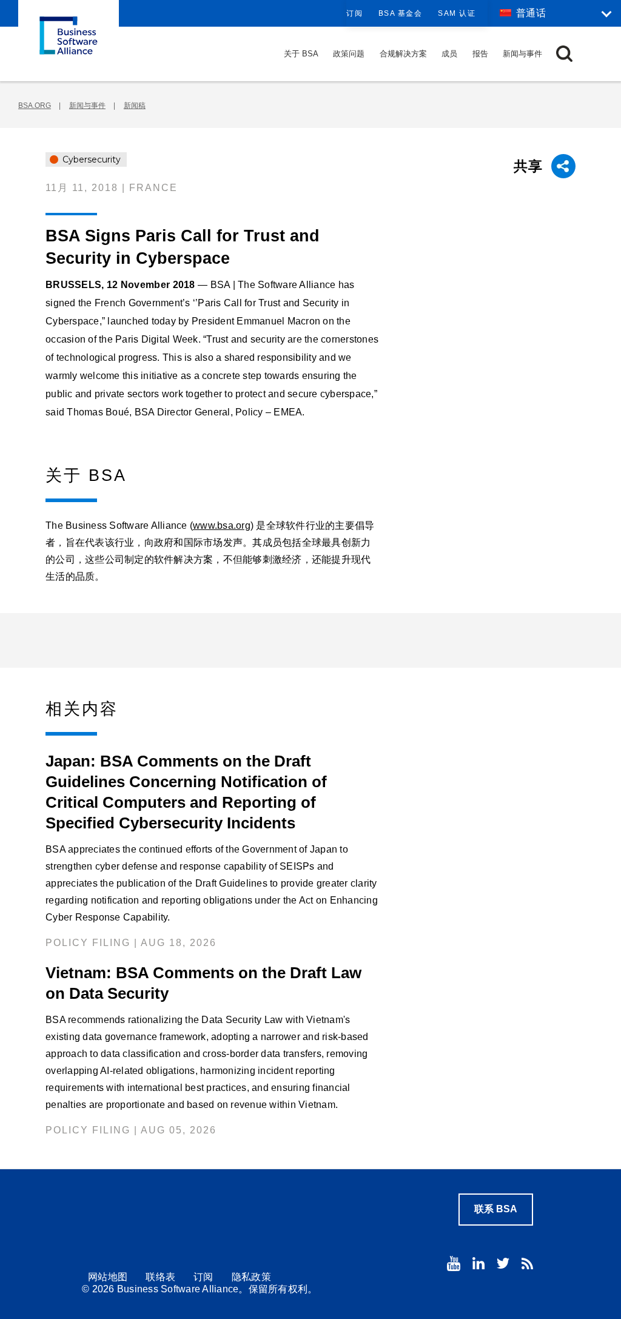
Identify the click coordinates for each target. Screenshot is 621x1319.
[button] (564, 53)
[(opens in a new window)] (453, 1263)
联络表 (160, 1277)
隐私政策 (251, 1277)
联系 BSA (495, 1209)
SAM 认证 (456, 13)
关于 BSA (301, 53)
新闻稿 (135, 105)
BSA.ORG (34, 105)
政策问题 (348, 53)
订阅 (354, 13)
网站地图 (107, 1277)
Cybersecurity (90, 159)
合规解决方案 (403, 53)
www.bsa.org (221, 525)
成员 (449, 53)
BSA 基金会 (400, 13)
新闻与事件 (522, 53)
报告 (480, 53)
